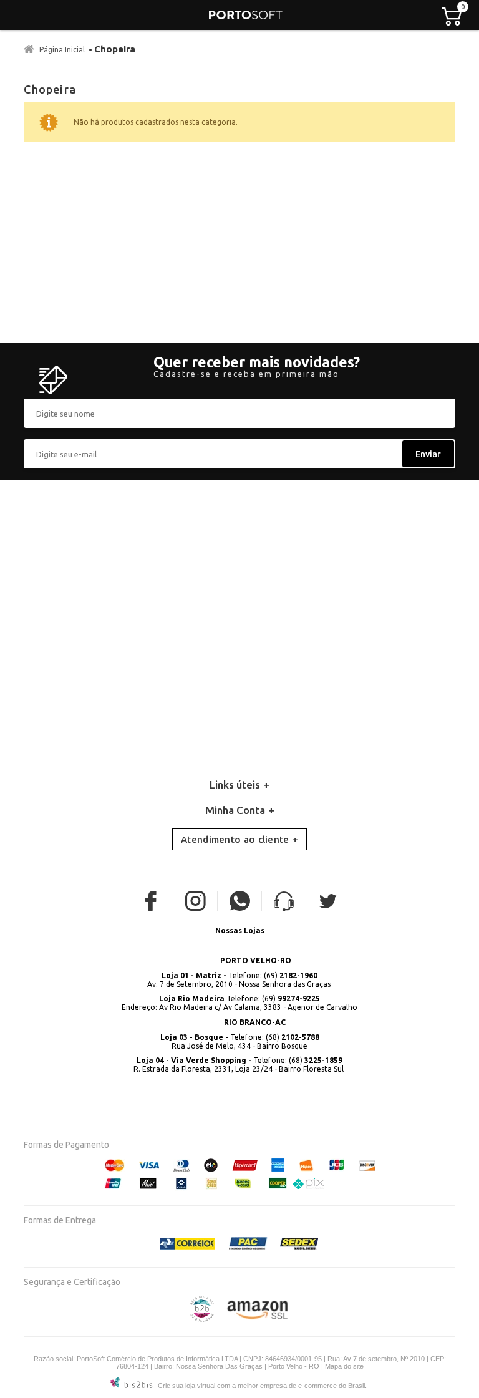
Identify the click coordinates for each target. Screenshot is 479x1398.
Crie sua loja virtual (186, 1385)
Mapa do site (344, 1366)
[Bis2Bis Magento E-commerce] (202, 1319)
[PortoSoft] (245, 15)
